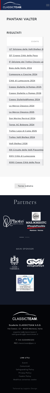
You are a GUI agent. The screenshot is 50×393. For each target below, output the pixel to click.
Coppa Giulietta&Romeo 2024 (24, 99)
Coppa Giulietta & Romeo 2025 (25, 87)
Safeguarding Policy (25, 369)
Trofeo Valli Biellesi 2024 (22, 137)
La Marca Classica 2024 (21, 106)
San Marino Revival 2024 (22, 118)
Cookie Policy (25, 376)
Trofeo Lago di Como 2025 (23, 131)
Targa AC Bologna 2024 (21, 124)
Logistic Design (30, 388)
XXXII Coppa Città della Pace (24, 162)
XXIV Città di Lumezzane (22, 156)
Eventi (25, 363)
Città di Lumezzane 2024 (22, 80)
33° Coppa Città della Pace (23, 55)
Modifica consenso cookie (25, 379)
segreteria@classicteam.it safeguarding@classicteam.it (25, 333)
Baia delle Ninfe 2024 (20, 68)
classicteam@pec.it (27, 343)
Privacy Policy (25, 373)
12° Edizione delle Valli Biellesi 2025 (28, 49)
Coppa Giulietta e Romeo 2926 (25, 93)
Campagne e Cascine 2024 (23, 74)
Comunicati (25, 366)
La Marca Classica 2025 (21, 112)
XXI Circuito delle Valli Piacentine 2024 (29, 150)
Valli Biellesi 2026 (18, 143)
